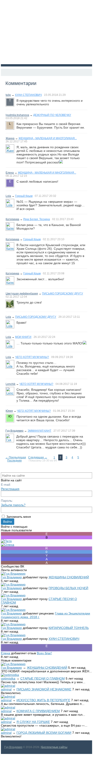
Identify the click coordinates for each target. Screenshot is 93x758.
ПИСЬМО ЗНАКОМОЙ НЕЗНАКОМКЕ (43, 689)
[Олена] (7, 544)
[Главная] (5, 72)
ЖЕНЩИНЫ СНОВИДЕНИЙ (69, 577)
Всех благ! (44, 653)
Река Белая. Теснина (36, 219)
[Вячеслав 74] (46, 537)
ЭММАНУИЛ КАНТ (39, 430)
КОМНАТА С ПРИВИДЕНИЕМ (38, 711)
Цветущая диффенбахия (22, 293)
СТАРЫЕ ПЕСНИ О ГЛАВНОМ (42, 678)
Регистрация (10, 489)
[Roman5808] (46, 548)
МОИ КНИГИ (23, 337)
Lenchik (10, 384)
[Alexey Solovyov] (46, 559)
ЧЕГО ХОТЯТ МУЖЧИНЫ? (32, 357)
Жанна (10, 138)
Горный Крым (24, 196)
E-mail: (6, 484)
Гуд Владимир (14, 430)
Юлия (9, 410)
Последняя (14, 460)
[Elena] (46, 534)
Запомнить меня (18, 516)
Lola (8, 196)
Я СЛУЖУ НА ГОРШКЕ (33, 722)
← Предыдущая (15, 457)
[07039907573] (46, 552)
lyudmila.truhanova (17, 115)
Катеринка (12, 219)
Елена (10, 172)
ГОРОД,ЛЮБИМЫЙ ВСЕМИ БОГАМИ (43, 732)
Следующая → (37, 457)
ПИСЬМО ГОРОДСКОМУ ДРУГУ (62, 293)
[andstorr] (46, 563)
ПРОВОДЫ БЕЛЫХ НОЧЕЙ (68, 588)
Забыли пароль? (13, 505)
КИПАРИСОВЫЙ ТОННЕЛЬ (69, 628)
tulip (8, 95)
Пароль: (7, 500)
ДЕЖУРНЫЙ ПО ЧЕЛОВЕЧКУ (52, 115)
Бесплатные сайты (54, 747)
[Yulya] (46, 555)
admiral (6, 689)
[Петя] (6, 541)
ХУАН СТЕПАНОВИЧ (28, 95)
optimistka (8, 678)
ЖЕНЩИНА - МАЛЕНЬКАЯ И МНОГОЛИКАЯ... (48, 138)
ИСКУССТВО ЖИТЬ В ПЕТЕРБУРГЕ (43, 700)
